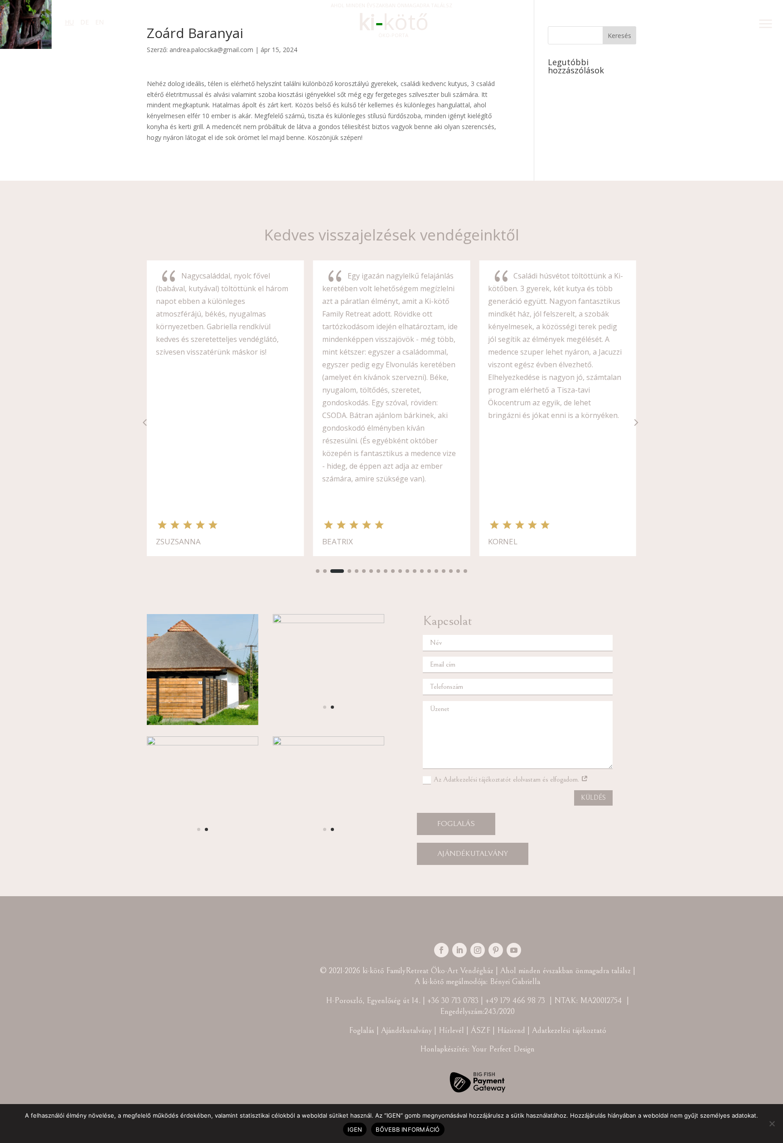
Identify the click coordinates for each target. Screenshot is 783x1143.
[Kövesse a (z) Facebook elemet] (441, 950)
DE (84, 22)
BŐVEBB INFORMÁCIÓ (408, 1129)
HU (69, 22)
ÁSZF (482, 1030)
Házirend (511, 1030)
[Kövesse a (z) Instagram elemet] (477, 950)
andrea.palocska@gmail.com (211, 49)
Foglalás (456, 823)
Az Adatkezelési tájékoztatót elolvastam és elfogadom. (507, 779)
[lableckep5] (202, 722)
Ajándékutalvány (472, 853)
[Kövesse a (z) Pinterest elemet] (495, 950)
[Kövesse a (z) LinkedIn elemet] (459, 950)
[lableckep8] (328, 743)
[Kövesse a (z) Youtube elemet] (514, 950)
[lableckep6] (328, 620)
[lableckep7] (202, 743)
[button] (317, 571)
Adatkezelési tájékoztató (569, 1030)
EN (99, 22)
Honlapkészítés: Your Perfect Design (477, 1049)
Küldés (593, 798)
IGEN (355, 1129)
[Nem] (771, 1123)
